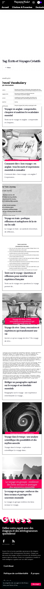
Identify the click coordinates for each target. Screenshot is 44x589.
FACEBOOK (6, 544)
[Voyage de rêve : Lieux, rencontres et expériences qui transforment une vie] (22, 309)
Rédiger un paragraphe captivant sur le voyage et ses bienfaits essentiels (21, 385)
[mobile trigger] (4, 2)
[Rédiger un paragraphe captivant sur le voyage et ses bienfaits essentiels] (22, 364)
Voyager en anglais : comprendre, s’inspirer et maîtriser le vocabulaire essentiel (22, 112)
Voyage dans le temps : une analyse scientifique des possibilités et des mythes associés (21, 440)
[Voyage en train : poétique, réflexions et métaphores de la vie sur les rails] (22, 200)
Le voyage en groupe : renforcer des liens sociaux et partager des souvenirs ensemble (21, 494)
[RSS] (13, 541)
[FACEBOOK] (3, 541)
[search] (33, 2)
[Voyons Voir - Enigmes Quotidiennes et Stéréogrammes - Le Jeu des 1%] (22, 2)
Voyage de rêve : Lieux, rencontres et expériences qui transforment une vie (22, 330)
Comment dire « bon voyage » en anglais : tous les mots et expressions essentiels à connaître (22, 166)
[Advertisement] (22, 33)
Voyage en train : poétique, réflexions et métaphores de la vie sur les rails (20, 221)
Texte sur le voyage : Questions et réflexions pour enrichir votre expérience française (20, 276)
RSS (13, 544)
